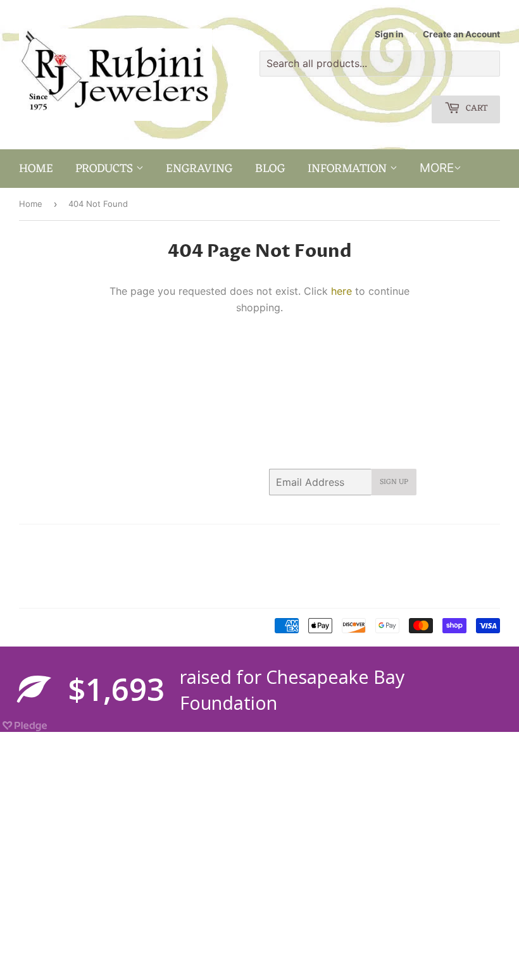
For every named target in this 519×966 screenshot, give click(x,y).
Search (32, 542)
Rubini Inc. (72, 626)
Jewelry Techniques (58, 574)
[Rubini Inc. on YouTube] (487, 542)
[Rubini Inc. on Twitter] (347, 542)
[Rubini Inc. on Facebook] (370, 542)
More (437, 168)
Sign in (389, 34)
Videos (120, 590)
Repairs (125, 574)
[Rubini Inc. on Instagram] (442, 542)
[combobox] (380, 64)
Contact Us (131, 542)
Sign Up (394, 482)
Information (349, 169)
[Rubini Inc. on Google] (418, 542)
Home (36, 169)
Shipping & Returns (56, 590)
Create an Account (461, 34)
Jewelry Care (87, 558)
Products (105, 169)
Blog (270, 169)
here (341, 291)
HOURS (33, 558)
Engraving (199, 169)
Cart (475, 108)
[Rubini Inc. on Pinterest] (392, 542)
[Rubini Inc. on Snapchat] (464, 542)
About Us (77, 542)
